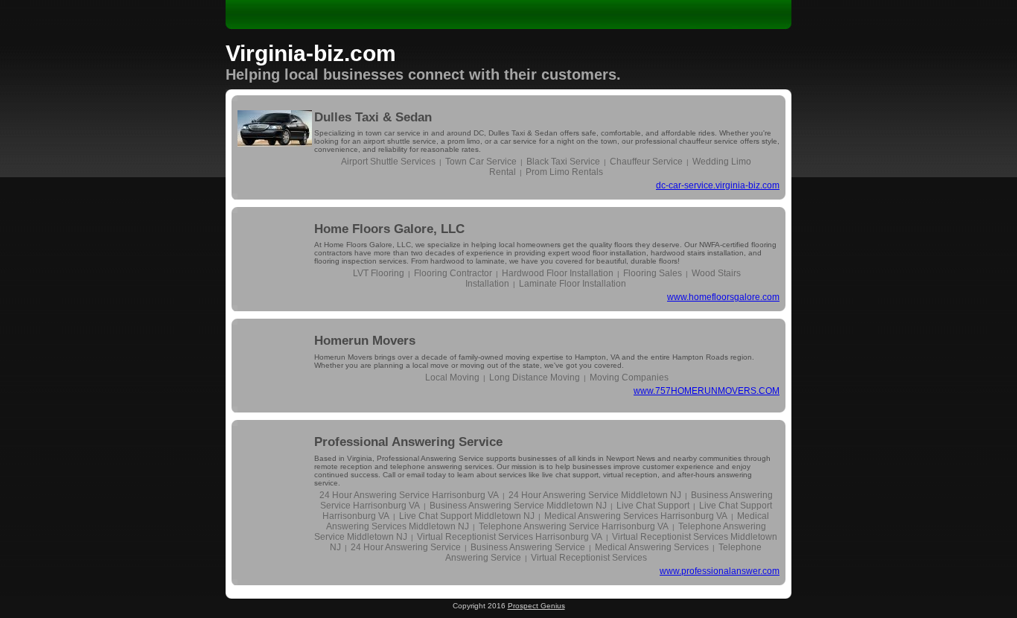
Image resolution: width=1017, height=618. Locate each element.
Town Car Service (481, 161)
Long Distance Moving (534, 377)
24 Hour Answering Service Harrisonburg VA (409, 495)
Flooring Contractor (453, 273)
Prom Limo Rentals (564, 172)
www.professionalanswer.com (720, 571)
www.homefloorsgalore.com (723, 297)
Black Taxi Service (563, 161)
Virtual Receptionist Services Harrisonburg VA (509, 537)
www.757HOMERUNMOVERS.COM (707, 391)
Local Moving (452, 377)
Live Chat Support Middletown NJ (467, 516)
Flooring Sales (652, 273)
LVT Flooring (378, 273)
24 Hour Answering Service (406, 547)
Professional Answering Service (408, 442)
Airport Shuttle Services (388, 161)
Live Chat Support (652, 505)
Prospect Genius (536, 606)
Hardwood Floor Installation (557, 273)
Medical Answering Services (652, 547)
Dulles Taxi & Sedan (373, 117)
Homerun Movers (364, 341)
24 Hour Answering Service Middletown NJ (594, 495)
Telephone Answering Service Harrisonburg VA (574, 526)
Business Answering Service (528, 547)
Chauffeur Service (646, 161)
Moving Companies (629, 377)
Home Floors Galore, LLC (389, 229)
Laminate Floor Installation (572, 283)
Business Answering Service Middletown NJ (518, 505)
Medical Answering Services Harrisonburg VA (635, 516)
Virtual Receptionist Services (589, 557)
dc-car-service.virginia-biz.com (718, 185)
